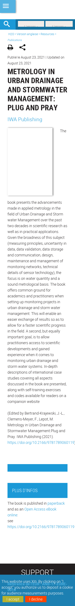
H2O (11, 34)
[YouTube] (59, 23)
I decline (35, 599)
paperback (56, 503)
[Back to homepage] (37, 9)
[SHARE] (23, 48)
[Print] (12, 48)
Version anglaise (27, 34)
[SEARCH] (8, 24)
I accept (12, 599)
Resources (47, 34)
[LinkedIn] (31, 23)
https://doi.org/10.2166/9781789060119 (41, 442)
